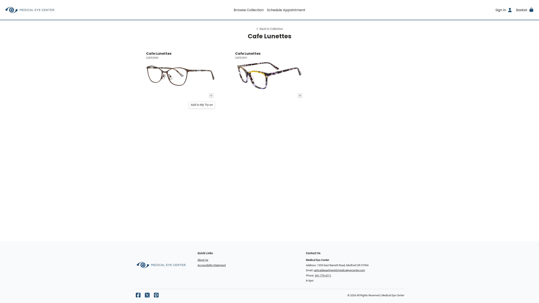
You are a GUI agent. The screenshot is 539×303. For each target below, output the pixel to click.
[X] (147, 296)
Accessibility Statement (211, 265)
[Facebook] (138, 296)
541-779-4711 (323, 275)
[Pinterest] (156, 296)
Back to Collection (271, 29)
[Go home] (69, 10)
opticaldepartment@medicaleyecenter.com (339, 270)
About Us (202, 260)
